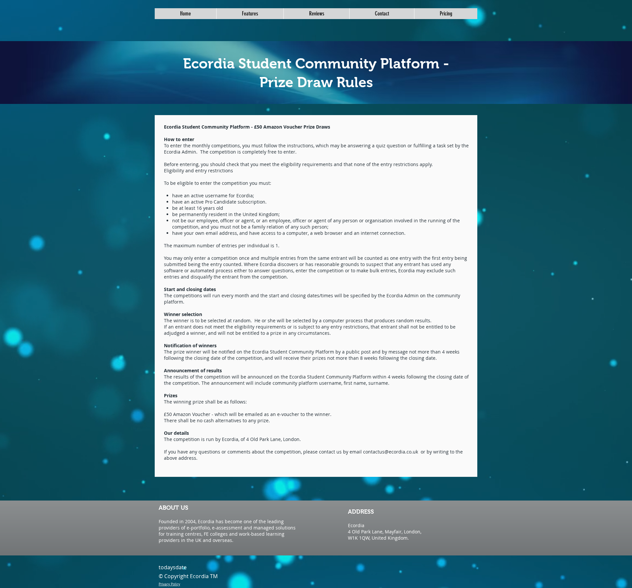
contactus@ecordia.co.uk (390, 452)
